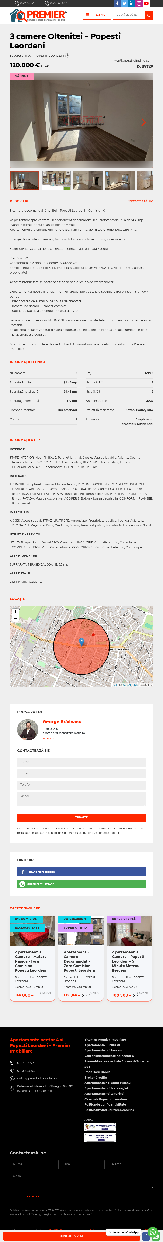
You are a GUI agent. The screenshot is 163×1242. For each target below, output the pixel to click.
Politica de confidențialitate (105, 1104)
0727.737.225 (27, 3)
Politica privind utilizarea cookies (109, 1110)
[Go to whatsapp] (153, 1232)
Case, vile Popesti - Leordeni (105, 1099)
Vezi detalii (49, 738)
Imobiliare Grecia (97, 1072)
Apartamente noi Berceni (103, 1050)
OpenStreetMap (131, 685)
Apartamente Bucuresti (102, 1045)
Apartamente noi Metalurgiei (106, 1088)
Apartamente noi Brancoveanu (107, 1083)
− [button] (15, 618)
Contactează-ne (139, 201)
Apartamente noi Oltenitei (104, 1094)
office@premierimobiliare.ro (37, 1078)
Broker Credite (95, 1077)
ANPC (88, 1120)
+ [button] (15, 612)
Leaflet (115, 685)
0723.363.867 (58, 3)
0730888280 (50, 729)
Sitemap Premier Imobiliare (105, 1040)
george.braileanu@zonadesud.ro (64, 733)
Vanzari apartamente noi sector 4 (109, 1056)
